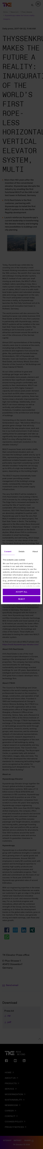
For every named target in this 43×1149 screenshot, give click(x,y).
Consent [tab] (7, 551)
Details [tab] (21, 551)
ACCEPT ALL (21, 592)
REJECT (21, 599)
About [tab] (35, 551)
